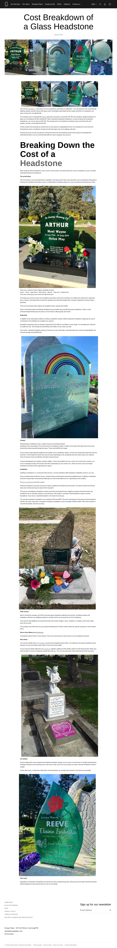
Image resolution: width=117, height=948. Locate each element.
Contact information (71, 945)
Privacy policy (47, 945)
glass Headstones (27, 482)
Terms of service (11, 914)
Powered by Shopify (25, 945)
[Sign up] (110, 910)
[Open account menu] (104, 4)
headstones (47, 649)
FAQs (6, 908)
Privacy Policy (10, 911)
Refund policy (37, 945)
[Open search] (100, 4)
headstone (31, 109)
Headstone (41, 163)
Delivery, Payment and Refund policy (19, 917)
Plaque (44, 117)
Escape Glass (13, 945)
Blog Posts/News (11, 905)
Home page (9, 902)
